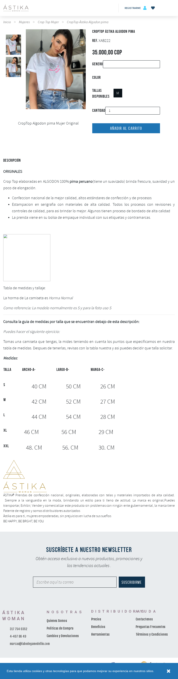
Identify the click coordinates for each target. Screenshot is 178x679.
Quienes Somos (57, 621)
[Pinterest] (107, 142)
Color (96, 77)
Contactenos (144, 619)
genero (97, 64)
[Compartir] (94, 142)
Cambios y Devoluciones (63, 636)
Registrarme (133, 8)
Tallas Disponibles (101, 93)
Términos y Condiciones (152, 634)
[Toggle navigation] (170, 8)
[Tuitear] (100, 142)
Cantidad (98, 110)
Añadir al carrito (126, 128)
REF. (95, 40)
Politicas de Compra (60, 628)
